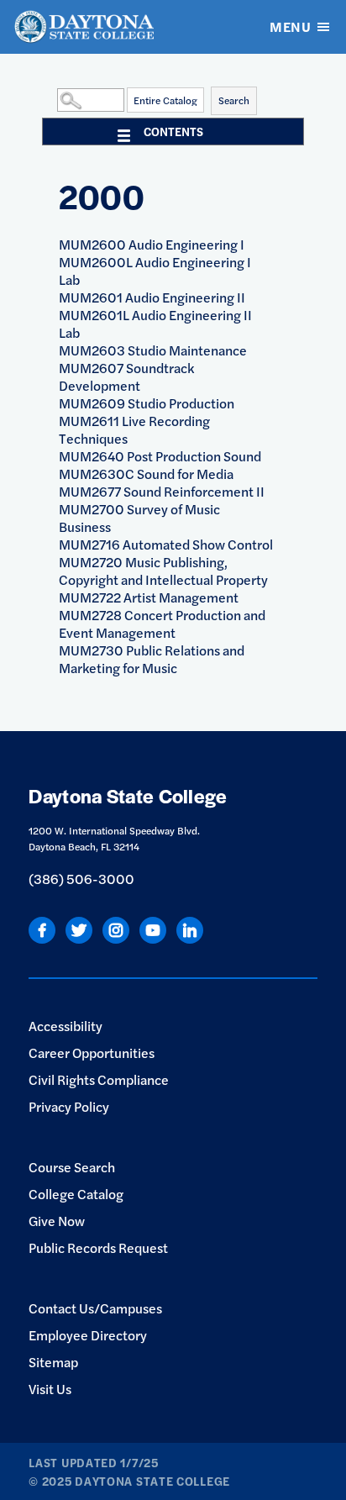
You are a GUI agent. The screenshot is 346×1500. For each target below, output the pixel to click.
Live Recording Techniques (134, 429)
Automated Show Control (166, 544)
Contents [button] (173, 131)
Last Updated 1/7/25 (93, 1462)
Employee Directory (88, 1335)
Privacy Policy (69, 1106)
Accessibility (65, 1025)
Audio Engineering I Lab (155, 270)
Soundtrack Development (126, 376)
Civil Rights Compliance (99, 1079)
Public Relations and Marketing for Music (151, 658)
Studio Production (146, 403)
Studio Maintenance (153, 350)
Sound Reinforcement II (162, 491)
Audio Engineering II (152, 297)
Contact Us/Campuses (95, 1308)
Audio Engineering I (151, 244)
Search (233, 100)
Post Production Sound (160, 456)
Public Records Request (98, 1247)
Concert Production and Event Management (162, 623)
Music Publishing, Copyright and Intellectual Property (163, 570)
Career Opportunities (92, 1052)
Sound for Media (146, 473)
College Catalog (76, 1193)
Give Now (57, 1220)
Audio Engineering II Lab (155, 323)
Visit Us (50, 1388)
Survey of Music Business (139, 517)
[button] (53, 99)
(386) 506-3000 (81, 878)
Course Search (72, 1166)
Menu (290, 26)
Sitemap (53, 1361)
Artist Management (149, 597)
